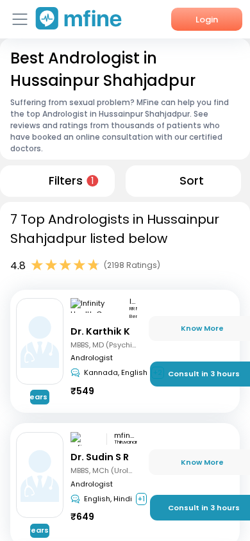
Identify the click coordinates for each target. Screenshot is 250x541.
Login (207, 19)
